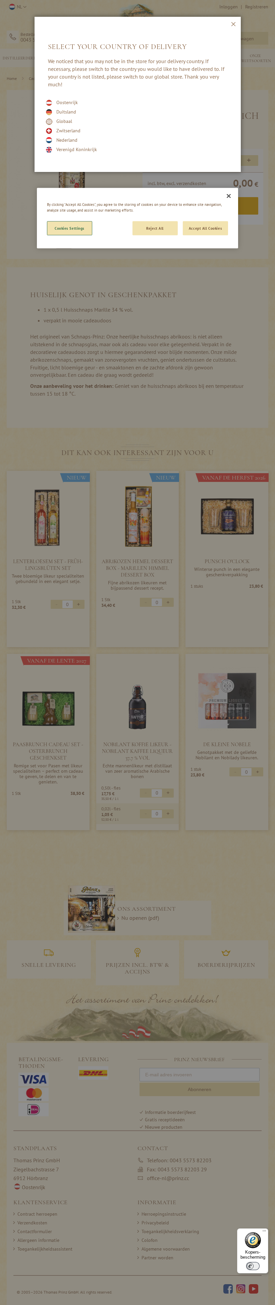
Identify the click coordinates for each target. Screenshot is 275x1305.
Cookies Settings (70, 228)
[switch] (253, 1266)
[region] (137, 218)
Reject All (155, 228)
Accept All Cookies (205, 228)
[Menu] (264, 1232)
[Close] (228, 195)
